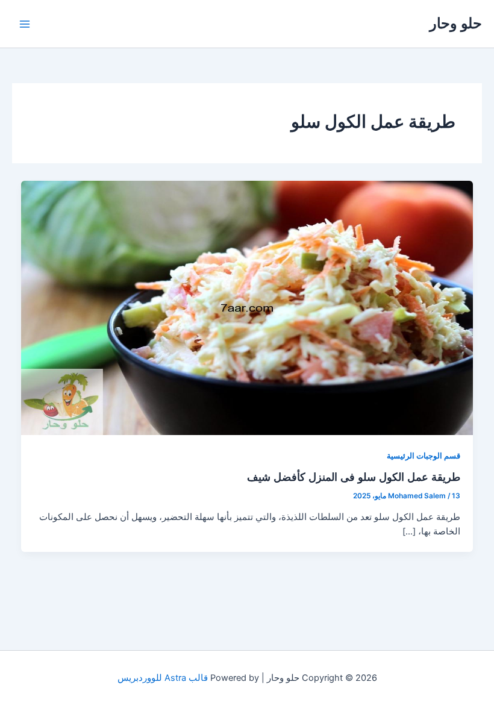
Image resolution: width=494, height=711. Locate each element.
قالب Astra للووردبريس (162, 677)
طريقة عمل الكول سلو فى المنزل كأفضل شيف (353, 476)
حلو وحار (456, 23)
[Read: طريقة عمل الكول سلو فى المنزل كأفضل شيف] (247, 307)
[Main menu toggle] (24, 24)
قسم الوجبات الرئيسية (423, 455)
